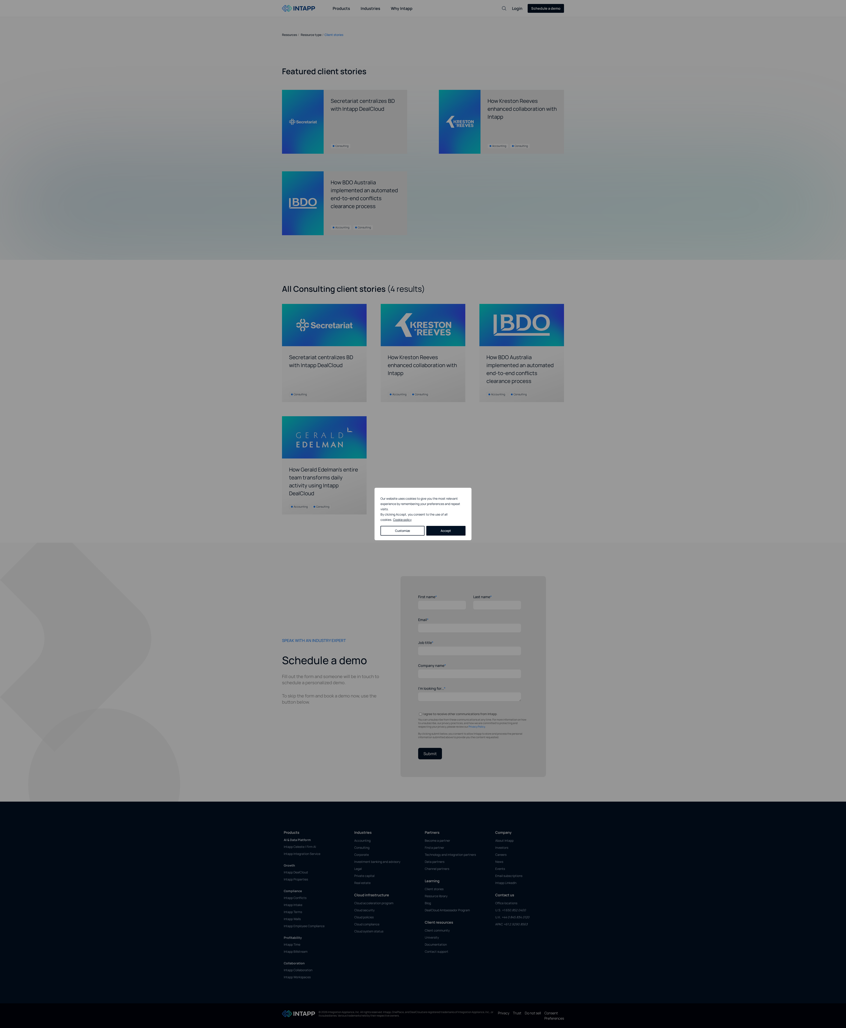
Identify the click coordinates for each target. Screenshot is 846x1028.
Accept (446, 531)
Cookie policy (402, 520)
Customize (402, 531)
